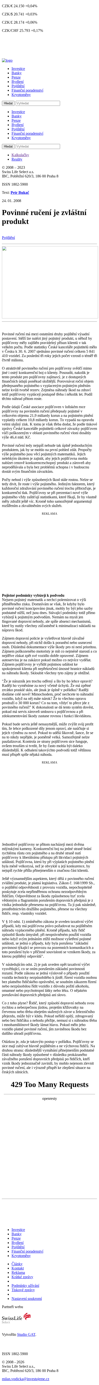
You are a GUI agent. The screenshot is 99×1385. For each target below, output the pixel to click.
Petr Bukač (20, 192)
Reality (17, 159)
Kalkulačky (20, 155)
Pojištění (18, 86)
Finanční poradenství (27, 90)
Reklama (18, 1272)
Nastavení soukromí (27, 1299)
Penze (16, 77)
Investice (18, 69)
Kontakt (18, 1268)
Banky (17, 73)
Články (17, 1264)
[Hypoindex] (7, 60)
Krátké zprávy (22, 1277)
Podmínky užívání (25, 1286)
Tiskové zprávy (23, 1290)
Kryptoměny (21, 95)
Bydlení (18, 82)
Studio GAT (26, 1334)
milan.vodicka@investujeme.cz (25, 1379)
